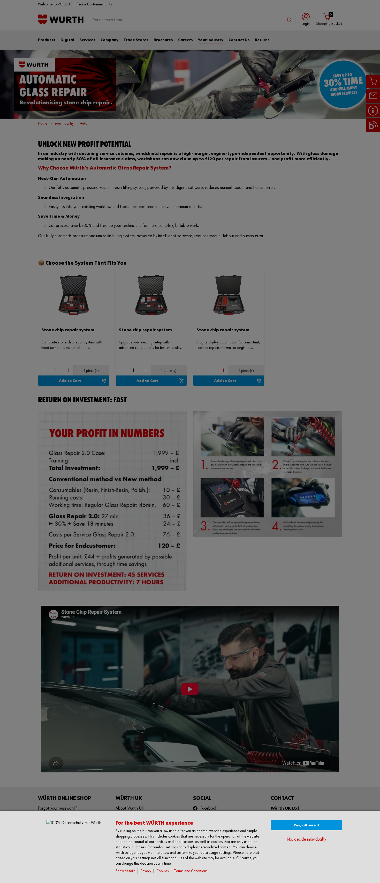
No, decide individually (306, 839)
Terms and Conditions (191, 871)
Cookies (162, 871)
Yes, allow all (306, 825)
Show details (125, 871)
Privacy (146, 871)
